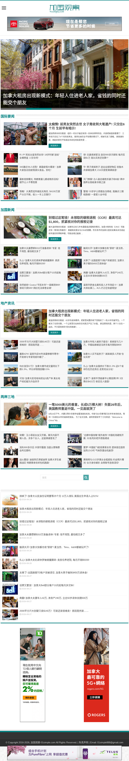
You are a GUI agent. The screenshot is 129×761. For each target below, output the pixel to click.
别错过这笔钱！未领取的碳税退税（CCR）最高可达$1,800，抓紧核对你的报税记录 (63, 521)
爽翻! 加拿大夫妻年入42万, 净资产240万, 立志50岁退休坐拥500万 (54, 598)
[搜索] (86, 477)
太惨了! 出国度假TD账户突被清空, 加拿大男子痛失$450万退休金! (53, 572)
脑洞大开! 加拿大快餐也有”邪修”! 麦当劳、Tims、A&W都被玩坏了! (54, 547)
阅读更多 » (54, 146)
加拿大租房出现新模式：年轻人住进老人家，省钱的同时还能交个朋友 (56, 508)
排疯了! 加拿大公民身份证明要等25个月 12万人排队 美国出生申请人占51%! (59, 496)
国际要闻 (7, 116)
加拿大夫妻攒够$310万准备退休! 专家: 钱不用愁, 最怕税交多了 (52, 534)
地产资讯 (7, 303)
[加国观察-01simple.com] (64, 8)
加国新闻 (7, 210)
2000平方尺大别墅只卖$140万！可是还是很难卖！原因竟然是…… (54, 610)
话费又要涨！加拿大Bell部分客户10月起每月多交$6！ (48, 585)
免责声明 (83, 742)
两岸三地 (7, 397)
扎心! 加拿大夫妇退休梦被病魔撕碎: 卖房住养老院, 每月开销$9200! (54, 560)
